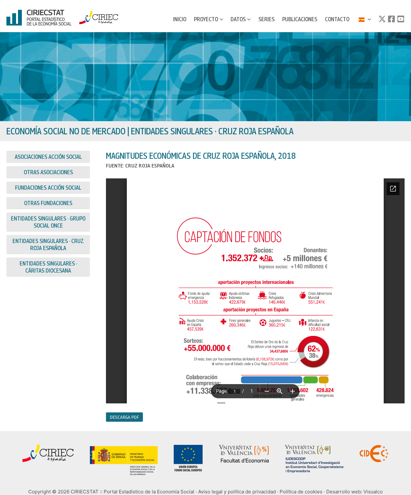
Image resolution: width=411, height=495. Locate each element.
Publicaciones (299, 19)
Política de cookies (301, 492)
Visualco (373, 492)
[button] (220, 19)
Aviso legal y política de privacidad (237, 492)
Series (266, 19)
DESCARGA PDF (124, 417)
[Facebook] (391, 19)
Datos (238, 19)
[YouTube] (401, 19)
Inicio (179, 19)
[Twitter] (382, 19)
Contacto (337, 19)
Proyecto (206, 19)
